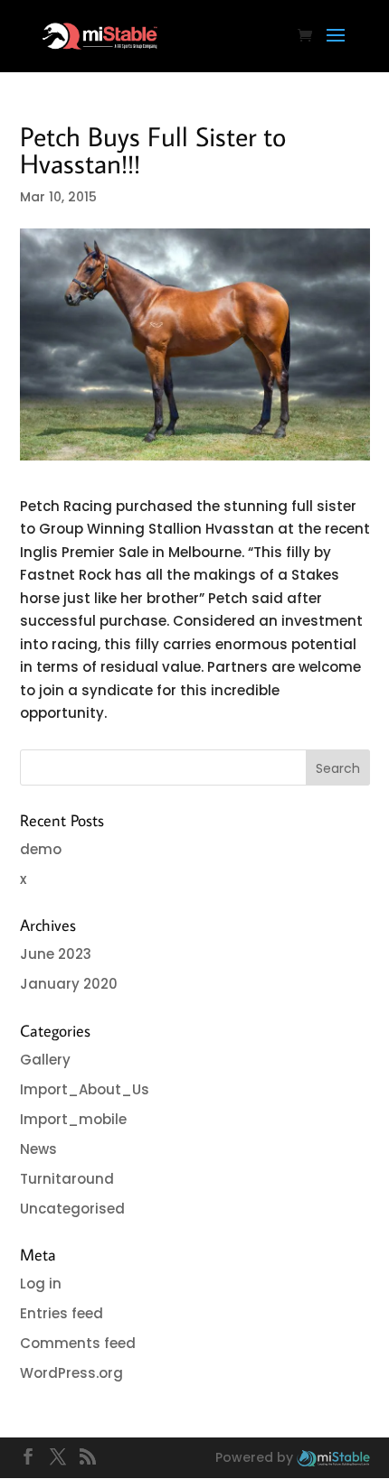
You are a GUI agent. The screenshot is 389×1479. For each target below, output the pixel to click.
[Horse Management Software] (333, 1457)
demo (41, 849)
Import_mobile (73, 1119)
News (38, 1148)
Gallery (45, 1059)
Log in (41, 1283)
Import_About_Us (84, 1089)
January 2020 (69, 983)
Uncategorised (72, 1208)
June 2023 (55, 953)
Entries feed (61, 1313)
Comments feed (78, 1343)
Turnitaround (67, 1178)
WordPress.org (71, 1372)
